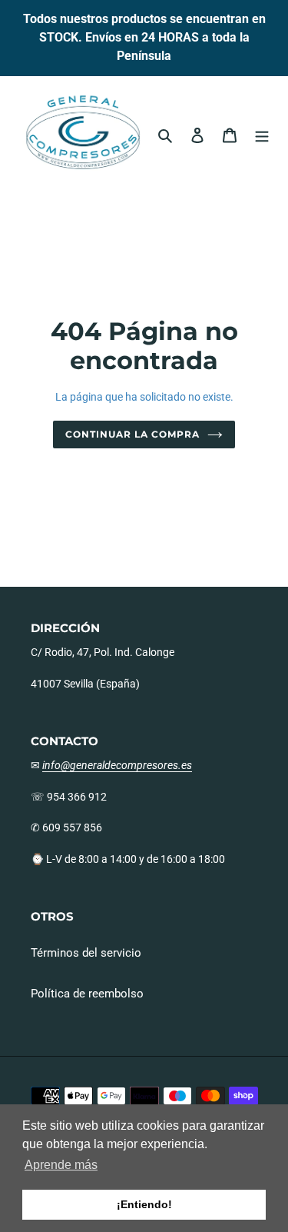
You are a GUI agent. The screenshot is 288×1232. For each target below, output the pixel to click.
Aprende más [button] (61, 1164)
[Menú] (262, 135)
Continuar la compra (132, 434)
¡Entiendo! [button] (144, 1204)
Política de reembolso (87, 994)
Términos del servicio (86, 953)
